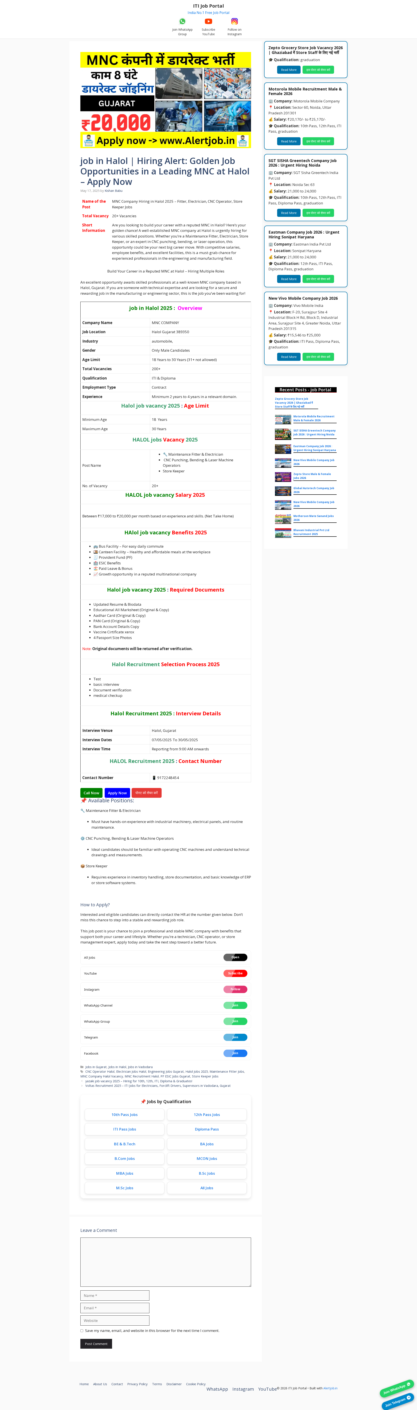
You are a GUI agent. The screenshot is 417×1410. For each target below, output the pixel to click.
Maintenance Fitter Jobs (227, 1071)
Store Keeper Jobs (205, 1076)
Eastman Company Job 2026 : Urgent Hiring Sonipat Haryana (314, 448)
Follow (235, 989)
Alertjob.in (330, 1388)
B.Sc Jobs (207, 1173)
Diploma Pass (207, 1129)
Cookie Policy (196, 1384)
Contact (117, 1384)
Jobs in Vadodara (140, 1067)
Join (235, 1005)
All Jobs (206, 1187)
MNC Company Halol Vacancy (101, 1076)
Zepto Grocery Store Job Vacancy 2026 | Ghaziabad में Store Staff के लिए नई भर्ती (294, 402)
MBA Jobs (124, 1173)
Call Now (91, 792)
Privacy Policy (137, 1384)
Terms (157, 1384)
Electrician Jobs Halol (131, 1071)
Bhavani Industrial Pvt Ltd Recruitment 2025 (311, 532)
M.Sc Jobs (124, 1187)
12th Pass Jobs (207, 1114)
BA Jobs (207, 1143)
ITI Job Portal (208, 5)
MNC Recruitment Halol (142, 1076)
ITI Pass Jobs (124, 1129)
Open (235, 957)
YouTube (267, 1389)
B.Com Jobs (124, 1158)
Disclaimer (174, 1384)
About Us (100, 1384)
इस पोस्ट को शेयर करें (318, 70)
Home (84, 1384)
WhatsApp (217, 1389)
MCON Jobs (207, 1158)
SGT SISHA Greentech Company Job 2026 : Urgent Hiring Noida (314, 432)
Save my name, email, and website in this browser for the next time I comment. (152, 1330)
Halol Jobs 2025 (196, 1071)
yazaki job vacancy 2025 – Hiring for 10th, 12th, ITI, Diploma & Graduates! (138, 1081)
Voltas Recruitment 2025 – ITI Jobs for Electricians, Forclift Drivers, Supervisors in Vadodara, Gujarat (158, 1086)
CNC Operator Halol (99, 1071)
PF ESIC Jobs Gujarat (175, 1076)
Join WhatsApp (394, 1389)
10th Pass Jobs (124, 1114)
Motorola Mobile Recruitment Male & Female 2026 (313, 418)
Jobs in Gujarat (96, 1067)
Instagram (243, 1389)
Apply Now (117, 792)
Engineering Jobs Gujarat (166, 1071)
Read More (289, 70)
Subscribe (235, 973)
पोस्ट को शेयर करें (147, 792)
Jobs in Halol (117, 1067)
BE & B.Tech (124, 1143)
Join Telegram (395, 1402)
